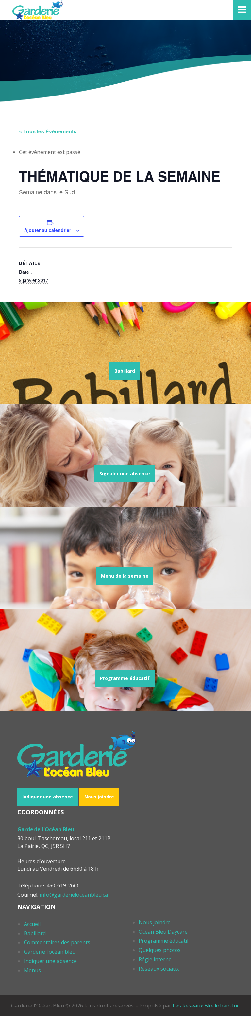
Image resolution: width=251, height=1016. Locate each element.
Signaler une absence (124, 473)
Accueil (32, 924)
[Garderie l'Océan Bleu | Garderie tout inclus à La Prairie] (37, 10)
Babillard (124, 371)
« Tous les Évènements (47, 131)
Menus (32, 970)
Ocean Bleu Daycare (163, 931)
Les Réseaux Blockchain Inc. (206, 1005)
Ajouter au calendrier (47, 230)
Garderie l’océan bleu (49, 951)
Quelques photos (160, 950)
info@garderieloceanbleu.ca (74, 894)
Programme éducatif (125, 678)
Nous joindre (99, 797)
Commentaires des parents (57, 942)
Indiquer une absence (47, 797)
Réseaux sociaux (159, 968)
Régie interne (155, 959)
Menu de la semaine (124, 576)
